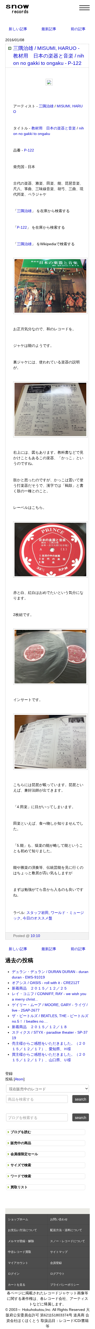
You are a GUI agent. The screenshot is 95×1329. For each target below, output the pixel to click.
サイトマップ (59, 1251)
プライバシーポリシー (64, 1284)
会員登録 (56, 1262)
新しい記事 (18, 29)
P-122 (29, 150)
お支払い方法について (22, 1230)
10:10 (35, 936)
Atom (19, 1079)
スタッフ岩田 (37, 913)
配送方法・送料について (66, 1230)
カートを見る (16, 1284)
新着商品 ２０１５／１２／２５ (39, 988)
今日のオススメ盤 (37, 918)
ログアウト (57, 1273)
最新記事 (48, 29)
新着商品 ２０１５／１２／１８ (39, 1027)
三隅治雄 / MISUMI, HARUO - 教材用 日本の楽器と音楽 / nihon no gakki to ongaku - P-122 (48, 55)
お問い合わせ (59, 1219)
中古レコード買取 (19, 1251)
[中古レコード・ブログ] (17, 8)
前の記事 (78, 29)
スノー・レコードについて (67, 1241)
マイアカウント (18, 1262)
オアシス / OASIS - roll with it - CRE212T (46, 983)
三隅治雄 (46, 106)
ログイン (14, 1273)
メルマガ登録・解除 (21, 1241)
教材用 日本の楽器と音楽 (53, 128)
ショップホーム (18, 1219)
